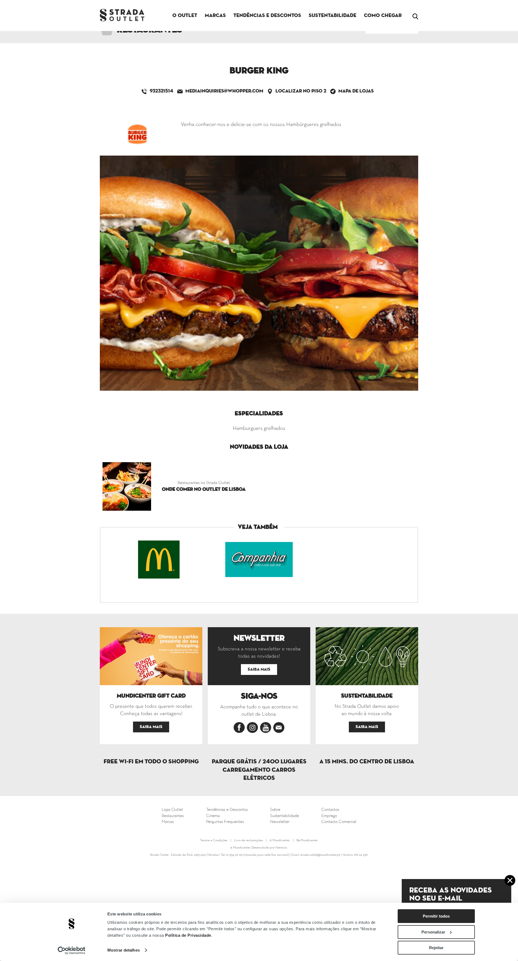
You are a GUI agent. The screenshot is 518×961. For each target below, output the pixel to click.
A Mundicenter (280, 840)
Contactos (330, 810)
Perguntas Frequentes (225, 822)
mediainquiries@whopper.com (224, 91)
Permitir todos (436, 916)
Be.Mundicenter (307, 840)
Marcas (215, 15)
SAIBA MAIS (151, 727)
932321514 (161, 91)
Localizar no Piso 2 (300, 91)
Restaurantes (173, 816)
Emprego (329, 816)
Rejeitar (436, 947)
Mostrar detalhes (123, 950)
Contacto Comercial (338, 822)
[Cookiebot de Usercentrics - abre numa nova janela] (71, 950)
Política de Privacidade (188, 935)
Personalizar (433, 932)
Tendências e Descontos (267, 15)
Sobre (275, 810)
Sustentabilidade (332, 15)
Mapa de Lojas (356, 91)
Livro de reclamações (248, 840)
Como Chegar (383, 15)
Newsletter (279, 822)
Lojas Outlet (172, 810)
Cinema (213, 816)
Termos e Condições (213, 840)
